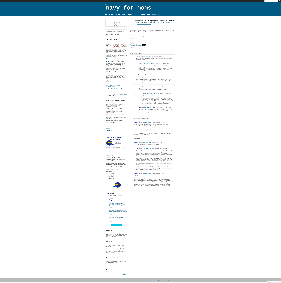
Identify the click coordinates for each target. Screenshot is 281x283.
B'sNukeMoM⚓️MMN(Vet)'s (114, 204)
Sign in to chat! (271, 282)
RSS (106, 225)
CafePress (109, 246)
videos (114, 55)
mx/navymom (143, 130)
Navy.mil (107, 94)
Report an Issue (164, 280)
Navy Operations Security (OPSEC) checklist (115, 60)
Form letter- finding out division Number (118, 197)
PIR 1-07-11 (168, 22)
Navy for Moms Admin (118, 280)
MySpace (133, 45)
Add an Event (110, 130)
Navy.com (115, 262)
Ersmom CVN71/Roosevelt (145, 116)
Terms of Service (172, 280)
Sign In (262, 1)
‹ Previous (133, 190)
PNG (109, 176)
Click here (108, 233)
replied (121, 203)
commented (122, 210)
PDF (109, 175)
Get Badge (124, 274)
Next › (145, 190)
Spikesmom (111, 195)
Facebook (139, 45)
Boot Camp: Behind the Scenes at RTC (114, 88)
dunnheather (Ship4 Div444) (146, 142)
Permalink (137, 56)
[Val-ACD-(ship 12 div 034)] (132, 23)
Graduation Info (111, 173)
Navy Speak (113, 73)
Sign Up (258, 1)
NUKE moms (122, 220)
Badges (158, 280)
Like (133, 43)
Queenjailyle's (111, 218)
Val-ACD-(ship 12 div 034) (145, 22)
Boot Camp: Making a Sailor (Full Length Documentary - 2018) (114, 86)
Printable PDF (111, 180)
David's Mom (145, 56)
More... (116, 225)
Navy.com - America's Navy (117, 93)
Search (279, 1)
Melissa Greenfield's (113, 211)
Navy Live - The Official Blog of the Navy (116, 94)
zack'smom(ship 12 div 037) (150, 107)
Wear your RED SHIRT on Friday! (116, 205)
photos (109, 55)
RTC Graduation (109, 155)
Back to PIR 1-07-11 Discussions (144, 24)
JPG (109, 178)
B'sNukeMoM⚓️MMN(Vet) (114, 203)
